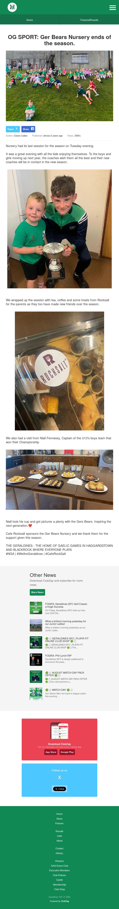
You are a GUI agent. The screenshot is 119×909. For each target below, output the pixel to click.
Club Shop (59, 889)
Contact (59, 848)
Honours (59, 861)
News (29, 20)
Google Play (67, 752)
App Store (51, 752)
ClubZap (65, 901)
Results (59, 831)
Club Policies (59, 875)
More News (37, 592)
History (59, 853)
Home (59, 814)
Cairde (59, 880)
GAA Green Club (59, 865)
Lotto (59, 836)
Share (26, 129)
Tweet (10, 129)
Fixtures (59, 823)
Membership (59, 884)
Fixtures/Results (89, 20)
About (59, 840)
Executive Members (59, 870)
